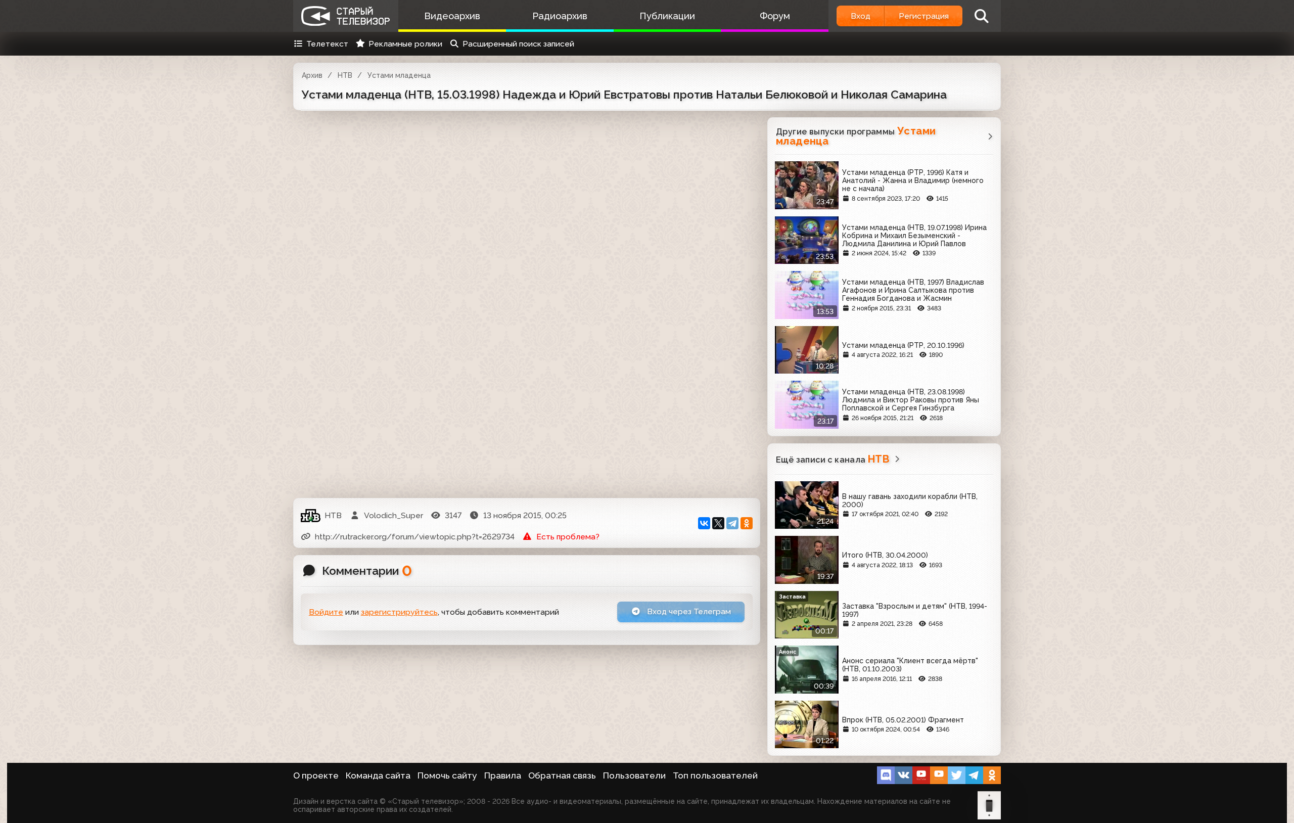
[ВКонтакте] (704, 523)
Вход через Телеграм (688, 611)
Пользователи (634, 775)
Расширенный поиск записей (518, 44)
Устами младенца (399, 75)
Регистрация (924, 16)
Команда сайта (378, 775)
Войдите (326, 612)
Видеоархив (452, 16)
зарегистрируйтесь (399, 612)
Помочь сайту (447, 775)
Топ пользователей (715, 775)
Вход (860, 16)
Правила (502, 775)
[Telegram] (732, 523)
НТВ (345, 75)
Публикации (667, 16)
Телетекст (327, 44)
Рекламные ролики (405, 44)
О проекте (316, 775)
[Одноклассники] (747, 523)
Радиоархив (559, 16)
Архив (312, 75)
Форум (775, 16)
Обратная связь (562, 775)
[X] (718, 523)
